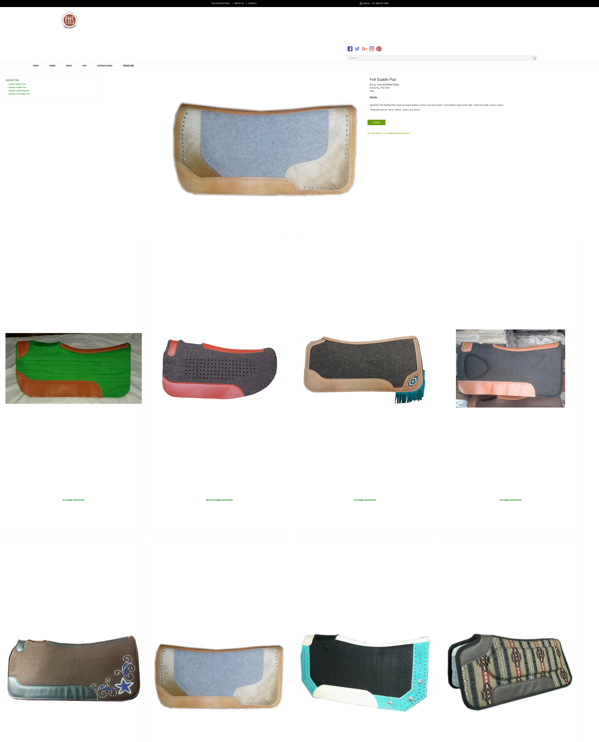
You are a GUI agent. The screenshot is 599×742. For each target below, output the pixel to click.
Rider (69, 66)
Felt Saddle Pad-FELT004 (511, 500)
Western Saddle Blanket (19, 90)
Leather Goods (104, 66)
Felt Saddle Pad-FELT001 (74, 500)
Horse (52, 66)
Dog (84, 66)
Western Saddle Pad (17, 87)
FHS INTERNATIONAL (388, 84)
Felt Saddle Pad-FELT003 (365, 500)
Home (36, 66)
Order (376, 122)
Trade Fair (128, 66)
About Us (239, 3)
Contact (252, 3)
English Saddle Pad (17, 84)
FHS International (220, 3)
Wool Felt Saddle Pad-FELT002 (219, 500)
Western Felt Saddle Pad (19, 93)
